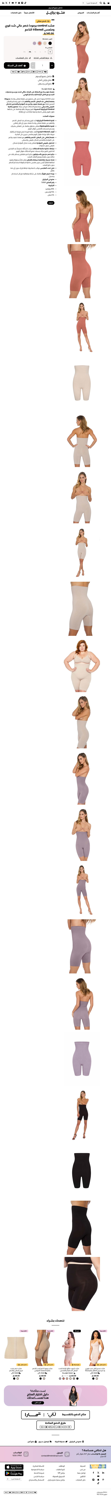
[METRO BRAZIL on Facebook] (10, 3)
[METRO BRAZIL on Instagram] (22, 3)
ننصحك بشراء (55, 1320)
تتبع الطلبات (60, 1469)
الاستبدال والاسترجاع (36, 1480)
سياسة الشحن (39, 1476)
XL (35, 52)
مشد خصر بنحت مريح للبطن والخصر (16, 1369)
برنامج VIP (61, 1473)
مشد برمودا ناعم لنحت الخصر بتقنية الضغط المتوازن (42, 1369)
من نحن (82, 1469)
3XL (24, 52)
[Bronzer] (40, 43)
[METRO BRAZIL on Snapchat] (19, 3)
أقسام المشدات (93, 13)
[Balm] (67, 1378)
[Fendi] (74, 1378)
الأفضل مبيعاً (29, 13)
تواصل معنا (81, 1473)
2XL (30, 52)
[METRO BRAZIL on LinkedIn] (3, 3)
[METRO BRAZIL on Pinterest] (16, 3)
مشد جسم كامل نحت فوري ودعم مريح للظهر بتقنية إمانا (95, 1369)
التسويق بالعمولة (59, 1476)
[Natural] (45, 43)
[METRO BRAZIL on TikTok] (25, 3)
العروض (81, 13)
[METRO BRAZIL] (55, 13)
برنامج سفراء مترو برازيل (56, 1480)
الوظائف (62, 1466)
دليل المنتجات (16, 13)
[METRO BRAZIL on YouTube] (13, 3)
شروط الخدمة (39, 1473)
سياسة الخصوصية (37, 1469)
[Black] (50, 43)
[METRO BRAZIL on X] (6, 3)
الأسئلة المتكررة (38, 1466)
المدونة (82, 1466)
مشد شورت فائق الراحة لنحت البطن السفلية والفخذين (68, 1369)
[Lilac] (34, 43)
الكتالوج (82, 1476)
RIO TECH (100, 1494)
